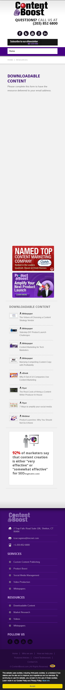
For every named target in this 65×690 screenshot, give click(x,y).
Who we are (27, 654)
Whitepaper (27, 314)
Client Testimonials (42, 658)
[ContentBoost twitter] (26, 33)
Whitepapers (20, 588)
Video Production (22, 582)
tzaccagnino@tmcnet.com (26, 538)
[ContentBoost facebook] (19, 33)
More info (46, 680)
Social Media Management (26, 575)
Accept (32, 686)
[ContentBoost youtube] (32, 33)
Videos (17, 619)
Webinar (26, 416)
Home (11, 60)
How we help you (45, 654)
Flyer (24, 388)
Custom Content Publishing (27, 562)
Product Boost (20, 568)
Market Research (22, 612)
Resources (22, 60)
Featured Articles (21, 658)
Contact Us (33, 662)
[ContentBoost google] (38, 33)
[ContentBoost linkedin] (45, 33)
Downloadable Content (24, 605)
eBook (25, 373)
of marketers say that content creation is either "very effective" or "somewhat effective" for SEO (30, 463)
